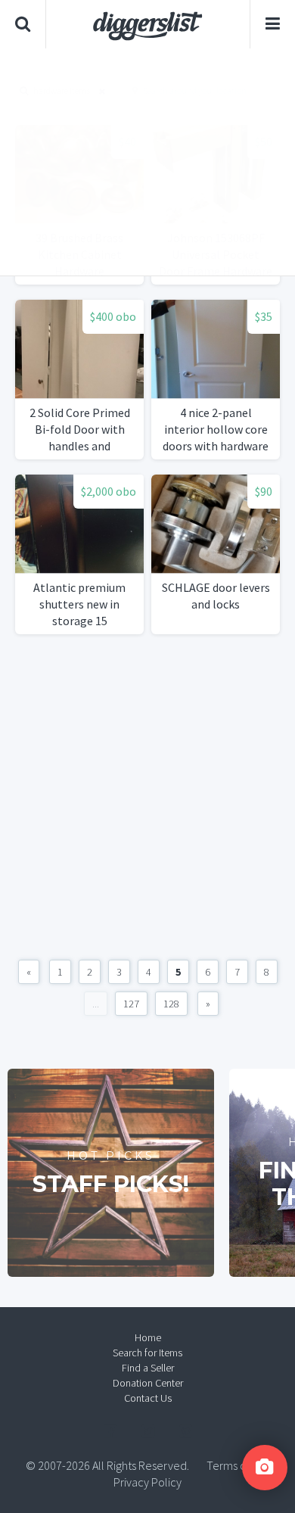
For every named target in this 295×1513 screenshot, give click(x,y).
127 (131, 1003)
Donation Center (148, 1383)
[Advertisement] (147, 162)
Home (148, 1337)
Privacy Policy (147, 1482)
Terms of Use (238, 1465)
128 (171, 1003)
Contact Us (148, 1398)
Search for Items (147, 1352)
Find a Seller (148, 1367)
